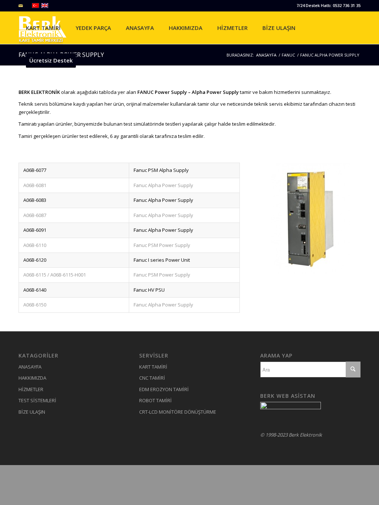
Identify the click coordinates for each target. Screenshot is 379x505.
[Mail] (20, 5)
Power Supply (171, 92)
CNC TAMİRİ (152, 377)
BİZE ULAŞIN (32, 412)
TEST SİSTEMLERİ (37, 400)
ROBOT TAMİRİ (155, 400)
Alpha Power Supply (215, 92)
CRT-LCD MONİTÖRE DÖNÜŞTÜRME (177, 412)
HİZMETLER (31, 389)
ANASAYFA (30, 366)
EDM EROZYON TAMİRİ (164, 389)
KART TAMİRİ (153, 366)
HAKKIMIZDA (32, 377)
